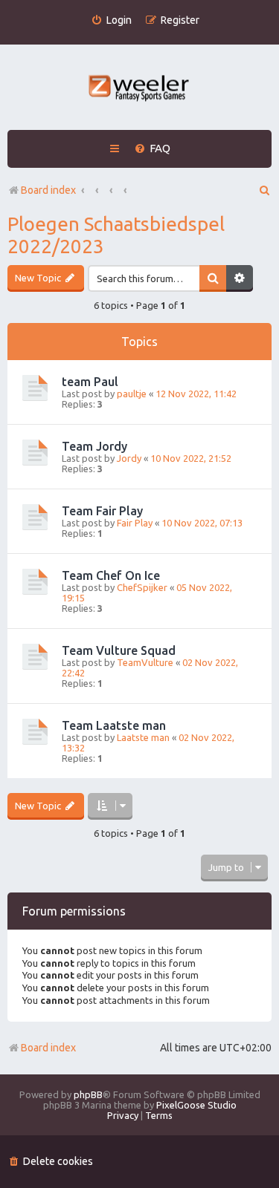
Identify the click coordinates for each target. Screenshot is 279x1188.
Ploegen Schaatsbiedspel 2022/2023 (116, 235)
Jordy (129, 458)
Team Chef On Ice (111, 575)
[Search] (212, 278)
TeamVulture (145, 662)
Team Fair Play (102, 511)
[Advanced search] (239, 278)
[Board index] (139, 89)
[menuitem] (111, 20)
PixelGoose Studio (196, 1105)
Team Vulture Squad (119, 650)
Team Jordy (94, 446)
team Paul (90, 381)
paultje (132, 393)
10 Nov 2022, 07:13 (202, 523)
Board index (48, 1048)
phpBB (88, 1094)
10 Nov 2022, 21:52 (190, 458)
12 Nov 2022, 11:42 (196, 393)
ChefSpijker (142, 587)
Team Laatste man (114, 725)
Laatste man (143, 737)
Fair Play (135, 523)
